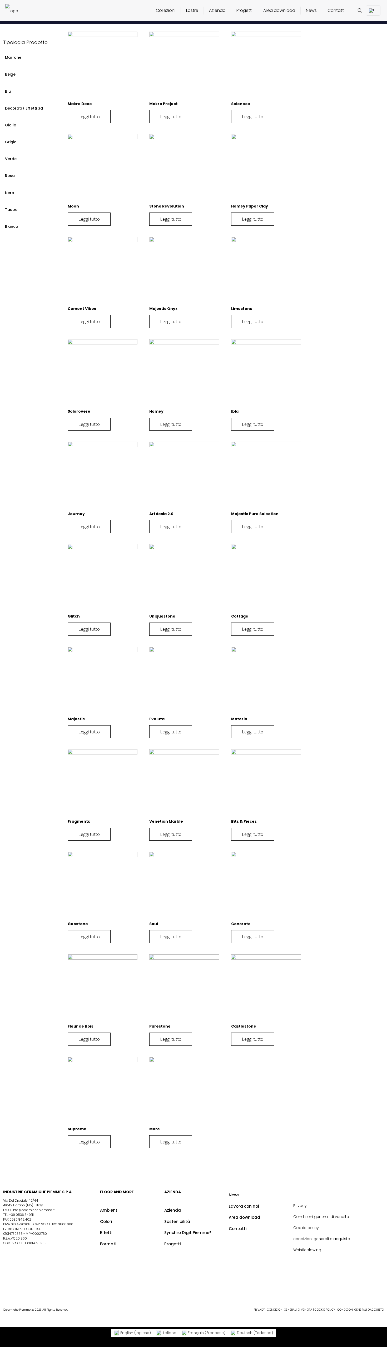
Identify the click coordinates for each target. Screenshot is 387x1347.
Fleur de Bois (80, 1026)
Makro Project (163, 103)
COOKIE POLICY (325, 1310)
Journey (76, 513)
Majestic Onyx (163, 308)
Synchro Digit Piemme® (187, 1232)
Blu (8, 91)
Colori (106, 1221)
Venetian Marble (166, 821)
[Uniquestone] (184, 579)
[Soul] (184, 886)
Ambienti (109, 1210)
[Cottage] (266, 579)
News (234, 1195)
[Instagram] (343, 1288)
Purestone (160, 1026)
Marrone (13, 57)
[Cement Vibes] (102, 272)
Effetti (106, 1232)
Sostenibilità (177, 1221)
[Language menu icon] (373, 11)
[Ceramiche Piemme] (11, 10)
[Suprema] (102, 1092)
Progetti (172, 1244)
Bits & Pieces (244, 821)
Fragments (79, 821)
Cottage (239, 616)
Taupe (11, 209)
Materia (239, 719)
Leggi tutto (89, 117)
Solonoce (240, 103)
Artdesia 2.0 (161, 513)
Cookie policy (306, 1227)
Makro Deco (80, 103)
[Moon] (102, 169)
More (154, 1129)
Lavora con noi (244, 1206)
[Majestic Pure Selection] (266, 476)
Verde (11, 158)
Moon (73, 206)
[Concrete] (266, 886)
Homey (156, 411)
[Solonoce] (266, 66)
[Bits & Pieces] (266, 784)
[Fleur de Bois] (102, 989)
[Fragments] (102, 784)
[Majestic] (102, 682)
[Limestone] (266, 272)
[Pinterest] (328, 1288)
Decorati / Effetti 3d (24, 108)
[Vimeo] (358, 1288)
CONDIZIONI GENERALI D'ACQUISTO (360, 1310)
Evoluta (157, 719)
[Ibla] (266, 374)
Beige (10, 74)
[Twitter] (320, 1288)
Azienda (172, 1210)
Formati (108, 1244)
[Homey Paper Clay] (266, 169)
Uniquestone (162, 616)
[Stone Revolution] (184, 169)
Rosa (10, 175)
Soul (153, 923)
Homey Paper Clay (249, 206)
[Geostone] (102, 886)
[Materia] (266, 682)
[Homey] (184, 374)
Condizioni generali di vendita (321, 1216)
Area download (244, 1217)
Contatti (238, 1228)
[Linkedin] (351, 1288)
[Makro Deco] (102, 66)
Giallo (10, 125)
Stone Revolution (166, 206)
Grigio (11, 142)
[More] (184, 1092)
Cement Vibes (82, 308)
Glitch (74, 616)
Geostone (78, 923)
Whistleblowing (307, 1249)
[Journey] (102, 476)
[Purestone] (184, 989)
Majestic (76, 719)
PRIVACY (259, 1310)
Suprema (77, 1129)
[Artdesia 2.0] (184, 476)
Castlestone (243, 1026)
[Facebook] (313, 1288)
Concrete (241, 923)
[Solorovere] (102, 374)
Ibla (235, 411)
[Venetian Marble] (184, 784)
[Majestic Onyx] (184, 272)
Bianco (11, 226)
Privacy (300, 1205)
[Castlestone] (266, 989)
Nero (9, 192)
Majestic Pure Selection (255, 513)
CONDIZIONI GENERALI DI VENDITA (290, 1310)
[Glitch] (102, 579)
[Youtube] (336, 1288)
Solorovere (79, 411)
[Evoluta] (184, 682)
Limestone (241, 308)
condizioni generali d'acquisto (321, 1238)
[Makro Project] (184, 66)
